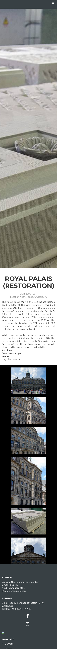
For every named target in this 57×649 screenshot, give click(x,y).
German (9, 644)
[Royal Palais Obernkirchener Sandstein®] (28, 380)
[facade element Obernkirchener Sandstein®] (28, 521)
